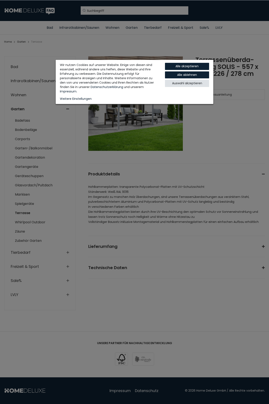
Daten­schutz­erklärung (107, 87)
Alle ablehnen (187, 75)
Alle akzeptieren (187, 66)
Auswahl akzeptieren (187, 83)
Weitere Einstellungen (76, 99)
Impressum (68, 91)
